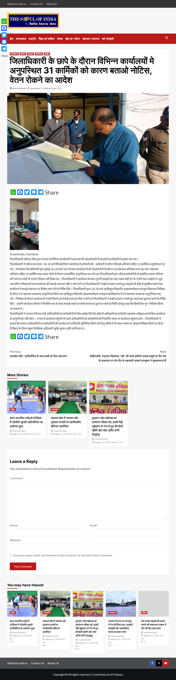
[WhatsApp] (5, 21)
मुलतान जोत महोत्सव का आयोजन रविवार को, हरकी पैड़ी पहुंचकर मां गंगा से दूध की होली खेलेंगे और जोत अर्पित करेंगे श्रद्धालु (107, 426)
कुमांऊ (23, 54)
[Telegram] (5, 48)
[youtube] (166, 663)
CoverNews (99, 674)
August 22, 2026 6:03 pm (65, 434)
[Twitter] (5, 35)
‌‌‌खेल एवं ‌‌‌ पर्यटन (72, 38)
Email (94, 525)
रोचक (60, 38)
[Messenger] (5, 42)
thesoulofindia (19, 88)
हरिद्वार (47, 54)
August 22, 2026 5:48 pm (106, 442)
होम (11, 38)
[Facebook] (5, 28)
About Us (52, 3)
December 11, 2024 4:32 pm (43, 88)
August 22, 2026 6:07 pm (24, 434)
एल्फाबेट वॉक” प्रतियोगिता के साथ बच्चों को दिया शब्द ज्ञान (38, 354)
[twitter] (159, 663)
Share (52, 192)
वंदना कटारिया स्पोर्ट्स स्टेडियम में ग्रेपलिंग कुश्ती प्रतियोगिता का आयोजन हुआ (26, 422)
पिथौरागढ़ (39, 54)
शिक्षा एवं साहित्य (46, 38)
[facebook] (152, 663)
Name (14, 525)
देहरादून (30, 54)
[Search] (166, 38)
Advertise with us (16, 3)
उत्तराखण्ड (21, 38)
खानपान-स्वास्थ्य (90, 38)
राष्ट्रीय (32, 38)
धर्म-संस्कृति (108, 38)
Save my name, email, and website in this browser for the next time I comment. (63, 555)
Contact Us (36, 3)
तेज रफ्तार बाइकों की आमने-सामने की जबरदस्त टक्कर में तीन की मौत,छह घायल (153, 624)
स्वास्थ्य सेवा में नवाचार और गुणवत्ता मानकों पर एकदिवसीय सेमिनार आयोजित (66, 422)
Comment (17, 478)
